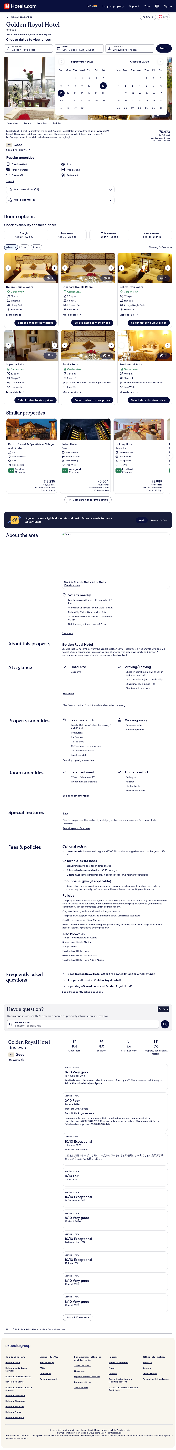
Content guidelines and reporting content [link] (121, 1380)
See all (10, 181)
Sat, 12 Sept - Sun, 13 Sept (78, 50)
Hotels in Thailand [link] (15, 1381)
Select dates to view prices (35, 322)
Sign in (168, 6)
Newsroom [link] (79, 1371)
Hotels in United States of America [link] (19, 1388)
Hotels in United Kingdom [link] (18, 1376)
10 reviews (14, 1059)
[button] (75, 78)
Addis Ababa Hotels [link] (35, 1329)
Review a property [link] (49, 1379)
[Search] (165, 1024)
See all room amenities (76, 795)
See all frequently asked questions (82, 991)
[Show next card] (170, 456)
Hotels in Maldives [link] (15, 1406)
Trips (147, 6)
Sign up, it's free (159, 520)
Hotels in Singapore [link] (15, 1401)
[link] (163, 17)
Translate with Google (76, 1108)
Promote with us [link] (82, 1382)
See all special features (76, 828)
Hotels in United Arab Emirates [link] (16, 1369)
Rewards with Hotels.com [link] (156, 1379)
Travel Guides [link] (150, 1373)
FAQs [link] (42, 1368)
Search (164, 48)
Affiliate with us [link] (82, 1365)
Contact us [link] (45, 1373)
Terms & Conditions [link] (118, 1362)
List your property (113, 6)
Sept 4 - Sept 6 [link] (109, 236)
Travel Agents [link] (81, 1387)
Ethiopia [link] (19, 1329)
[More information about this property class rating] (20, 30)
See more (67, 633)
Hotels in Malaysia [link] (15, 1417)
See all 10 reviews (16, 149)
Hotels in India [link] (13, 1362)
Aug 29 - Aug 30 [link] (24, 236)
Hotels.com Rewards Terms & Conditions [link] (123, 1388)
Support (134, 6)
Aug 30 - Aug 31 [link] (67, 236)
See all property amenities (78, 760)
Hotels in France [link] (13, 1412)
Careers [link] (147, 1368)
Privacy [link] (112, 1368)
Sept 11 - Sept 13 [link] (152, 236)
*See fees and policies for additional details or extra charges (93, 705)
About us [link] (147, 1362)
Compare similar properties (90, 499)
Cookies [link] (113, 1373)
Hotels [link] (9, 1329)
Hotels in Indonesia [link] (15, 1395)
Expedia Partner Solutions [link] (87, 1376)
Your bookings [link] (47, 1362)
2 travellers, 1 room (125, 50)
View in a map (72, 585)
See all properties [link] (21, 16)
